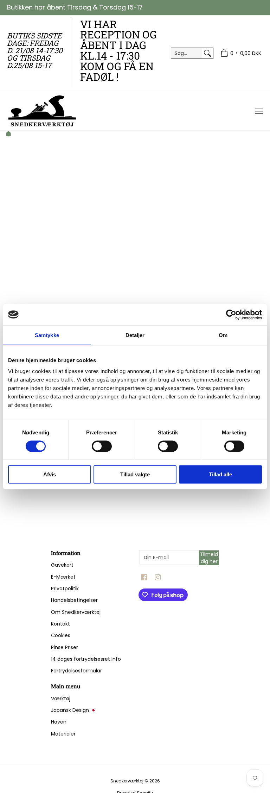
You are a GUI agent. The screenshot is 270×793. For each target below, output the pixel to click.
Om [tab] (223, 335)
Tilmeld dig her (209, 558)
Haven (58, 721)
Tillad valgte (135, 474)
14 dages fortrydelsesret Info (86, 659)
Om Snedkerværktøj (76, 612)
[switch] (102, 446)
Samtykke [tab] (47, 335)
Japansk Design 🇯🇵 (73, 710)
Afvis (49, 474)
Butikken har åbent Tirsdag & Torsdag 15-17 (75, 7)
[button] (144, 577)
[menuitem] (240, 53)
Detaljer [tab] (135, 335)
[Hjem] (8, 134)
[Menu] (259, 110)
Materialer (63, 733)
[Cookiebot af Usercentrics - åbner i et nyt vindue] (231, 314)
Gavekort (62, 564)
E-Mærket (63, 576)
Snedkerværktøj (126, 781)
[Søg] (207, 53)
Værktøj (60, 698)
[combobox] (186, 53)
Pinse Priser (64, 647)
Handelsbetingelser (74, 600)
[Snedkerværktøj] (42, 110)
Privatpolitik (65, 588)
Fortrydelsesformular (76, 670)
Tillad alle (220, 474)
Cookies (60, 635)
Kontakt (60, 623)
